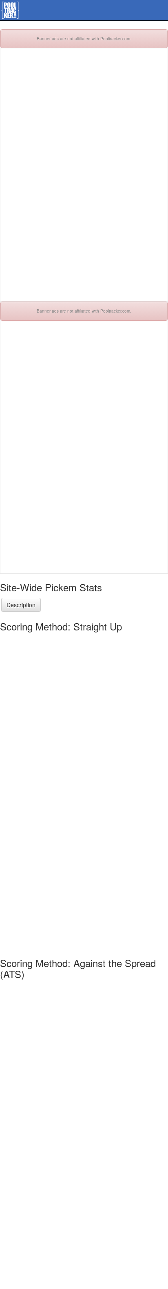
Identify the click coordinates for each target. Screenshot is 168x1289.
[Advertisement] (84, 178)
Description (21, 605)
